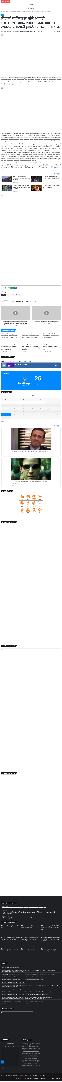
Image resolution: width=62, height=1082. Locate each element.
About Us (29, 1078)
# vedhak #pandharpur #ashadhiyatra (14, 294)
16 (56, 408)
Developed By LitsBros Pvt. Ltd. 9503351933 (35, 1075)
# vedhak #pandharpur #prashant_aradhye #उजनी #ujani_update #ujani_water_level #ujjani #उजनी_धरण (25, 994)
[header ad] (31, 8)
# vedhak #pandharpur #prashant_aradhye (11, 979)
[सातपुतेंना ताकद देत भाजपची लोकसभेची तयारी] (11, 953)
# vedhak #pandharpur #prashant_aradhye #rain (13, 982)
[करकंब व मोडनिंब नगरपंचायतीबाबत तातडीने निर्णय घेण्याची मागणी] (31, 930)
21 (40, 411)
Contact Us (35, 1078)
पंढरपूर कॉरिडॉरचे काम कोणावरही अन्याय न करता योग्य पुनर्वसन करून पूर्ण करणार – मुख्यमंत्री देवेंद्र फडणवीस (31, 347)
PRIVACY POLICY (51, 1078)
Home (3, 11)
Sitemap (58, 1078)
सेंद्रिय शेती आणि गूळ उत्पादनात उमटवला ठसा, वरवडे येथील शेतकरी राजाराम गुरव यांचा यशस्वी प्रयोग (52, 347)
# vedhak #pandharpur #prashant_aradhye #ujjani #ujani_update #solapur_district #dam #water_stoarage (26, 991)
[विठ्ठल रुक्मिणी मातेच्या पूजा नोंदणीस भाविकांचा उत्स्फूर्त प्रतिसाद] (31, 953)
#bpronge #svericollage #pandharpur (10, 967)
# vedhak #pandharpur (31, 974)
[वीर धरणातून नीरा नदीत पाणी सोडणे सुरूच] (11, 930)
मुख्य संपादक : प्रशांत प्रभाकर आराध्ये (26, 31)
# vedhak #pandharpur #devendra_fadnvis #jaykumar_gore (34, 976)
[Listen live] (4, 365)
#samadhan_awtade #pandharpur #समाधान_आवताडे (13, 974)
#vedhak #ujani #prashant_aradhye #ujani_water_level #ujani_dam (17, 1003)
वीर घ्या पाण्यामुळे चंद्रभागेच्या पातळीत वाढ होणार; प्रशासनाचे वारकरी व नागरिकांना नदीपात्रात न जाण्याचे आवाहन (9, 347)
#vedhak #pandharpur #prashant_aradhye (33, 979)
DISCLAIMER (42, 1078)
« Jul (2, 421)
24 (6, 414)
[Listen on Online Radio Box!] (59, 365)
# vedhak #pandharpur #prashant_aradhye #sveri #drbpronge (16, 989)
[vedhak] (31, 4)
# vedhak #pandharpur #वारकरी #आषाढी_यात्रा (11, 1001)
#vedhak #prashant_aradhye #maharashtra (33, 1001)
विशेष (7, 11)
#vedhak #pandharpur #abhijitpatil (47, 974)
